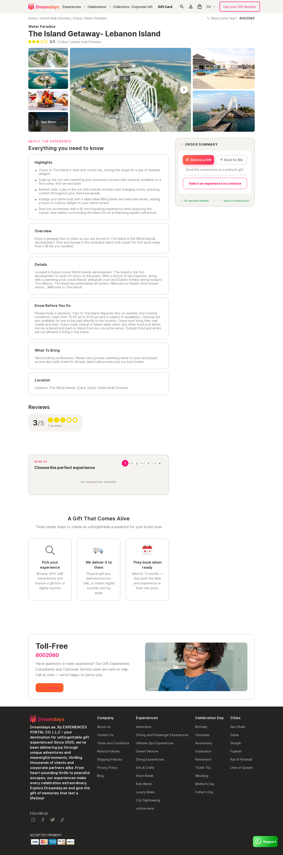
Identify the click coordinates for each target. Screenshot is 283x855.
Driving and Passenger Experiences (162, 735)
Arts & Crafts (145, 767)
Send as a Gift (200, 160)
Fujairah (236, 751)
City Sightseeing (148, 800)
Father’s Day (204, 792)
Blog (100, 776)
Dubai (77, 18)
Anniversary (203, 743)
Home (32, 18)
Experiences (72, 7)
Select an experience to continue (215, 183)
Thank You (203, 767)
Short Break (144, 776)
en (209, 7)
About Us (104, 727)
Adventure (143, 727)
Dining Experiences (150, 759)
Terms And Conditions (113, 743)
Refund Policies (108, 751)
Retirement (203, 759)
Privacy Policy (107, 767)
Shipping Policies (109, 759)
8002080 (47, 655)
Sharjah (235, 743)
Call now (52, 688)
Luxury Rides (145, 792)
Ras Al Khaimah (241, 759)
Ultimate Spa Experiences (155, 743)
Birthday (201, 727)
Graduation (203, 751)
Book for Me (233, 160)
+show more (145, 808)
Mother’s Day (204, 784)
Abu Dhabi (237, 727)
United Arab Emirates (55, 18)
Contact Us (105, 735)
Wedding (201, 776)
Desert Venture (147, 751)
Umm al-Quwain (241, 767)
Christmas (202, 735)
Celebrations (97, 7)
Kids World (143, 784)
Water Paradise (96, 18)
